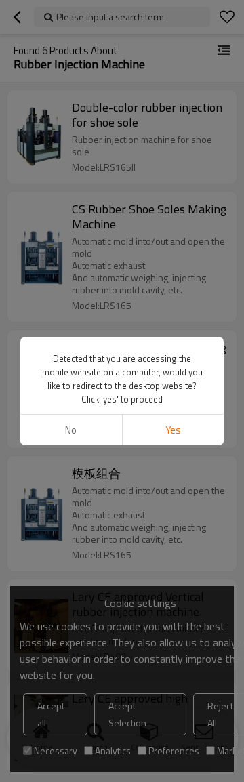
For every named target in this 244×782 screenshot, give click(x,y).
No (71, 430)
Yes (173, 430)
